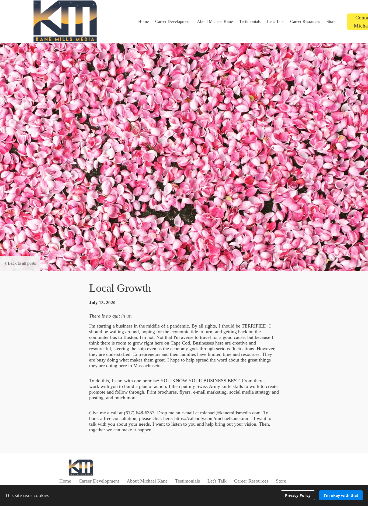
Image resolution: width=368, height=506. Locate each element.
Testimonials (250, 21)
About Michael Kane (215, 21)
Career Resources (305, 21)
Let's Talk (275, 21)
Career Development (172, 21)
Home (143, 21)
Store (331, 21)
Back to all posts (22, 263)
